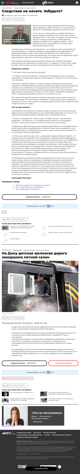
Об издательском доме (24, 432)
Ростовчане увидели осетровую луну (21, 392)
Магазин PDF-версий (49, 432)
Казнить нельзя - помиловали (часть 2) (60, 232)
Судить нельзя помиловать (18, 232)
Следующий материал (41, 468)
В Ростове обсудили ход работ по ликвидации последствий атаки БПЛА (60, 393)
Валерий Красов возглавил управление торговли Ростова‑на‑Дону (22, 399)
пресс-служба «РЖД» (8, 313)
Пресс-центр (37, 432)
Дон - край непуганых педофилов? (30, 187)
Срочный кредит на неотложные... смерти (33, 185)
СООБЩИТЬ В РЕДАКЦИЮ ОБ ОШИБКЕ (27, 437)
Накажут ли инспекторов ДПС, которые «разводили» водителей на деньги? (22, 227)
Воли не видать (15, 239)
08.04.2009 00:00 (7, 8)
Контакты (47, 435)
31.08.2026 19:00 (6, 250)
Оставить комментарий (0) (63, 363)
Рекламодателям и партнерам (61, 435)
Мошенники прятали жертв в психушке (61, 226)
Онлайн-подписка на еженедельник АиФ (29, 435)
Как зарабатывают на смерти (27, 189)
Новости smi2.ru (8, 426)
